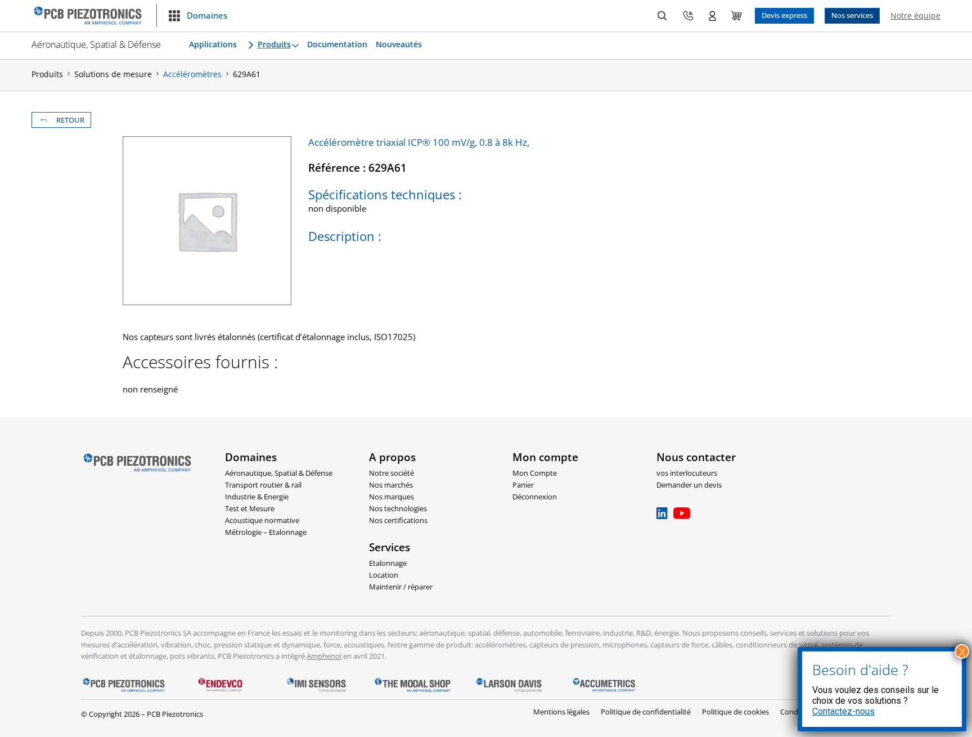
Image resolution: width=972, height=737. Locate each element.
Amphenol (324, 656)
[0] (736, 16)
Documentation (337, 44)
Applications (213, 44)
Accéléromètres (192, 74)
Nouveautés (399, 44)
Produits (274, 44)
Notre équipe (915, 15)
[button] (197, 16)
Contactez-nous (843, 711)
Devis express (784, 15)
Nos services (852, 15)
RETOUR (70, 120)
